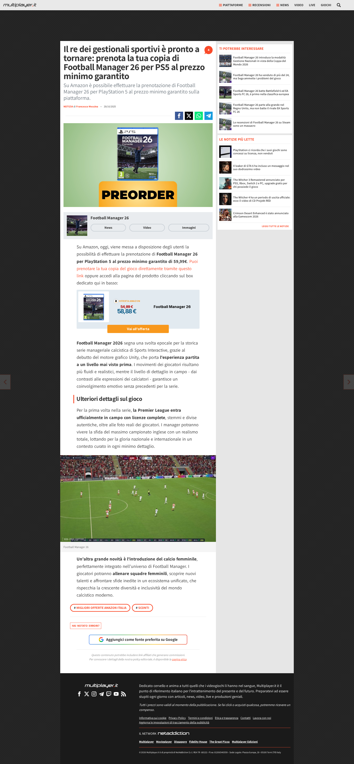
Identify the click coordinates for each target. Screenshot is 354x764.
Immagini (189, 227)
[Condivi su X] (189, 116)
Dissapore (180, 742)
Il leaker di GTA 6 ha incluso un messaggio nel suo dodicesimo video (261, 167)
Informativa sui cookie (152, 718)
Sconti (142, 608)
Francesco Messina (87, 106)
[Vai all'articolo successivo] (5, 382)
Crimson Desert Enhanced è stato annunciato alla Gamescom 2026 (261, 214)
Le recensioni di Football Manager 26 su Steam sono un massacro (261, 124)
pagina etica (179, 659)
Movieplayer (164, 742)
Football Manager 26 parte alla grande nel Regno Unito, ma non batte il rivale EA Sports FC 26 (261, 108)
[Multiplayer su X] (86, 693)
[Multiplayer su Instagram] (94, 693)
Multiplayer (146, 742)
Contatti (246, 718)
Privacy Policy (177, 718)
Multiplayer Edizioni (245, 742)
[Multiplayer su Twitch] (108, 693)
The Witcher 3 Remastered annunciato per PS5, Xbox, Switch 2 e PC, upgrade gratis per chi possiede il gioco (260, 183)
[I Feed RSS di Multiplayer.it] (123, 693)
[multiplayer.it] (101, 685)
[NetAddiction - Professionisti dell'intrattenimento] (173, 733)
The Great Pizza (219, 742)
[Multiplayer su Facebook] (79, 693)
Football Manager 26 (110, 218)
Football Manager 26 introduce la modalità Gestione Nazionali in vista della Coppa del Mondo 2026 (259, 61)
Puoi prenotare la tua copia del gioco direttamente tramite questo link (137, 268)
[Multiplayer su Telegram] (101, 693)
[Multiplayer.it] (19, 5)
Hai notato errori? (85, 626)
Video (298, 5)
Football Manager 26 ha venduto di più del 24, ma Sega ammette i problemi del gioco (261, 76)
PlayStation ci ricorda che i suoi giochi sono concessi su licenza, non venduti (260, 151)
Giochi (326, 5)
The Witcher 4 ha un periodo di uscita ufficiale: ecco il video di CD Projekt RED (261, 199)
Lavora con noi (262, 718)
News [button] (284, 5)
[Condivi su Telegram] (208, 116)
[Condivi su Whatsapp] (199, 116)
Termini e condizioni (200, 718)
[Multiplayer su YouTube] (116, 693)
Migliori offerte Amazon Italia (100, 608)
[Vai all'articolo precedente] (349, 382)
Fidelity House (198, 742)
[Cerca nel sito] (339, 5)
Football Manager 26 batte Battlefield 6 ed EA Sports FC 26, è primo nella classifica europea (261, 92)
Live (312, 5)
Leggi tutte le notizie (275, 226)
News (108, 227)
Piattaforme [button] (233, 5)
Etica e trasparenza (226, 718)
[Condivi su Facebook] (179, 116)
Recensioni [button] (261, 5)
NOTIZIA (68, 106)
